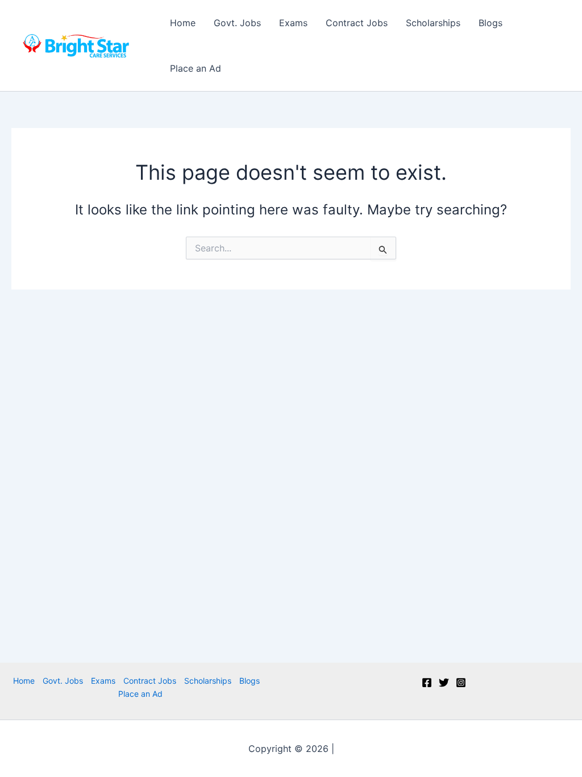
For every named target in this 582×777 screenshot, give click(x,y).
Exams (293, 22)
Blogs (490, 22)
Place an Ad (195, 68)
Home (183, 22)
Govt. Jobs (237, 22)
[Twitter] (444, 682)
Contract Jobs (357, 22)
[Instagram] (461, 682)
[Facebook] (427, 682)
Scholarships (433, 22)
